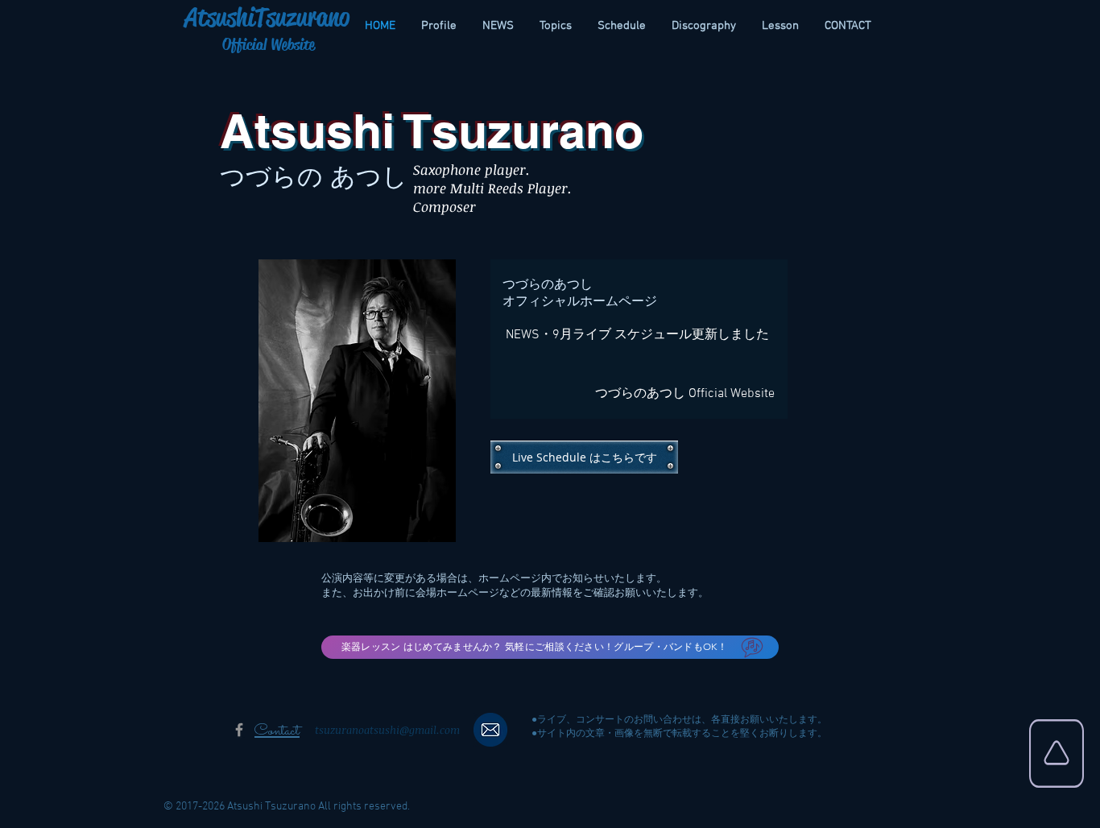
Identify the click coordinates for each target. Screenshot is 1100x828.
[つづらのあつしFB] (239, 730)
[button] (490, 730)
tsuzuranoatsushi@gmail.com (387, 729)
